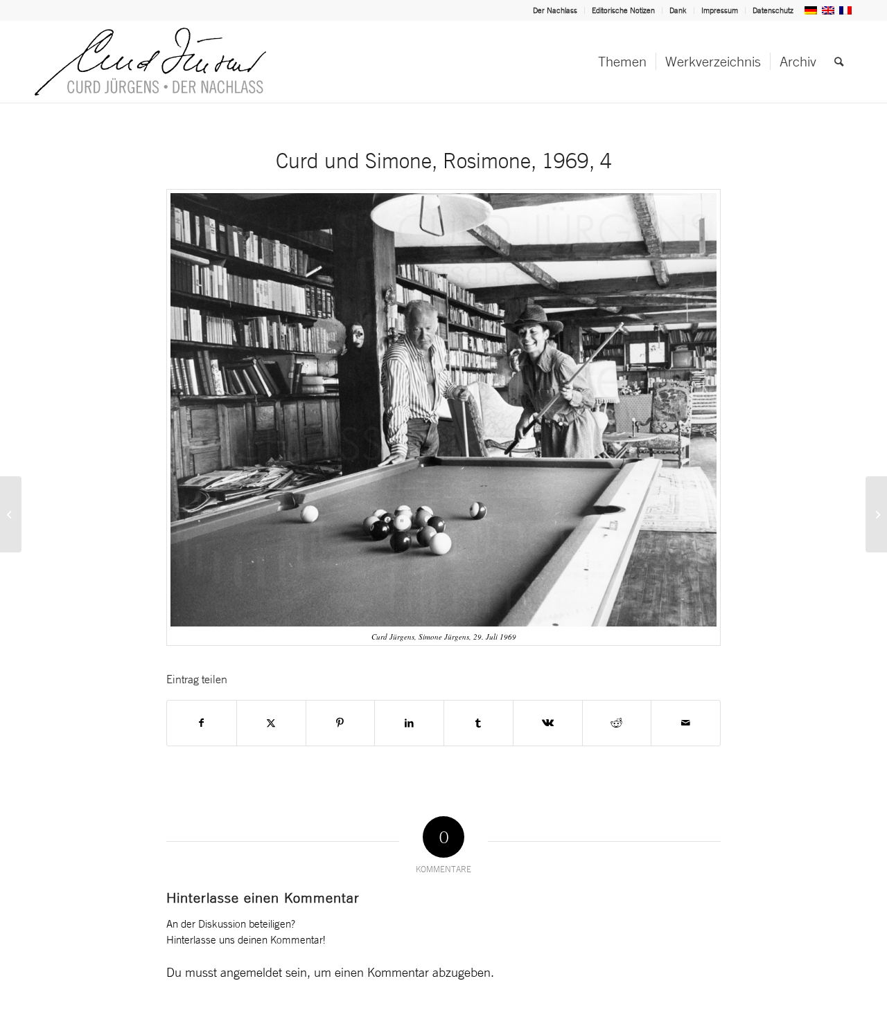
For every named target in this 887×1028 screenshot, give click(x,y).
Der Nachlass (555, 10)
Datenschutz (773, 10)
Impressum (719, 10)
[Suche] (838, 61)
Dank (678, 10)
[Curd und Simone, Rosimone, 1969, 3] (10, 514)
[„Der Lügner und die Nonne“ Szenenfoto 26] (876, 514)
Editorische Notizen (623, 10)
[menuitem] (555, 10)
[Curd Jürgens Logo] (150, 61)
